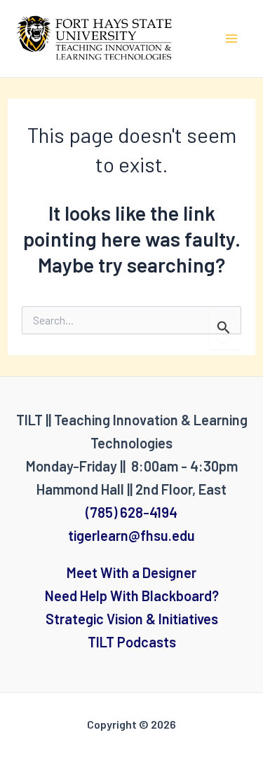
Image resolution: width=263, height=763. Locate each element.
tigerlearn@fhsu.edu (131, 535)
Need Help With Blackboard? (132, 595)
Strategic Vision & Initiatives (132, 618)
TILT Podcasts (132, 641)
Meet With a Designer (131, 572)
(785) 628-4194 (131, 512)
